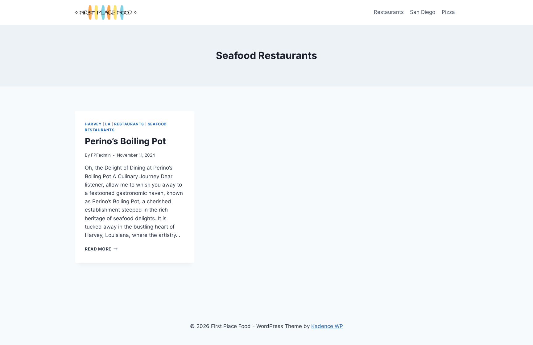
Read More (101, 248)
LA (107, 124)
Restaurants (389, 12)
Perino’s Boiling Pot (125, 141)
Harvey (93, 124)
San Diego (422, 12)
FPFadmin (101, 155)
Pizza (448, 12)
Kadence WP (327, 326)
